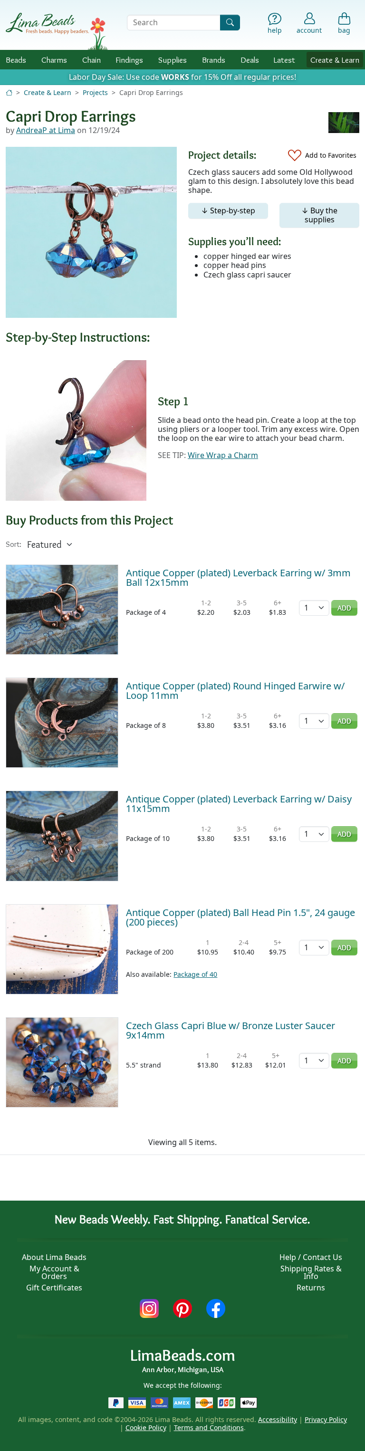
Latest (284, 60)
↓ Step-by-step (228, 210)
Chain (91, 60)
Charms (54, 60)
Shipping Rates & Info (311, 1272)
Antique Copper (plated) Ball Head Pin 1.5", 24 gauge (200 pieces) (240, 917)
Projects (95, 92)
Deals (249, 60)
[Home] (9, 92)
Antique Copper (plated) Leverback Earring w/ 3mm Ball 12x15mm (238, 577)
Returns (311, 1287)
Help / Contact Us (310, 1257)
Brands (213, 60)
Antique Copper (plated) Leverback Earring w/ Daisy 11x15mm (239, 803)
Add (344, 607)
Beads (16, 60)
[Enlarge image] (76, 430)
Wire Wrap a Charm (223, 455)
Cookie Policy (145, 1427)
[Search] (230, 22)
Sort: (13, 544)
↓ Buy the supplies (319, 215)
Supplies (172, 60)
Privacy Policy (326, 1419)
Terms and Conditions (209, 1427)
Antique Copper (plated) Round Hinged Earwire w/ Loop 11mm (235, 690)
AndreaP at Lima (45, 130)
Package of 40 (195, 974)
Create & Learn (334, 60)
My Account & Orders (54, 1272)
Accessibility (277, 1419)
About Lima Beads (54, 1257)
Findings (129, 60)
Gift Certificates (54, 1287)
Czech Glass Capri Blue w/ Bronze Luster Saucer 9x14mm (230, 1030)
